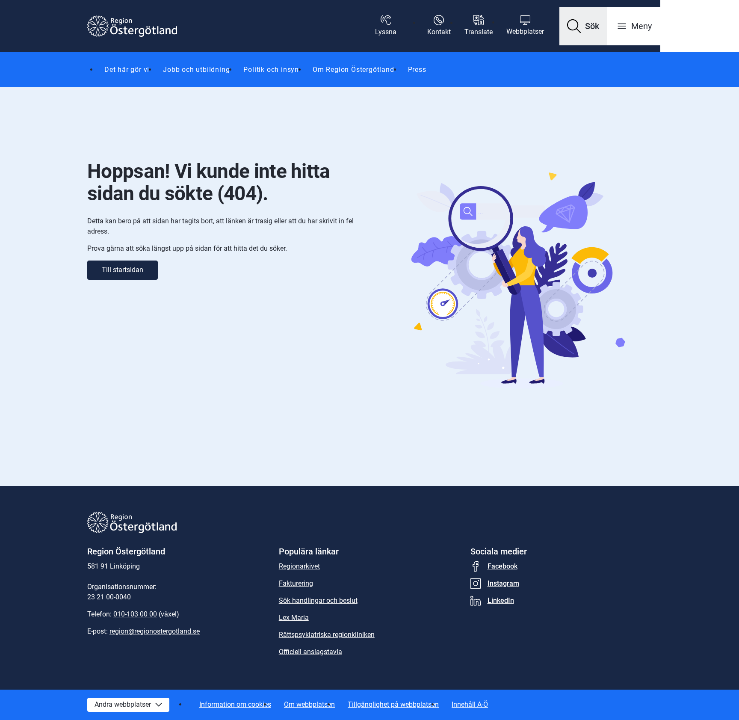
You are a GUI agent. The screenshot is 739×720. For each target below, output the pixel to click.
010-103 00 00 (135, 614)
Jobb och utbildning (196, 69)
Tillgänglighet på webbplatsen (393, 704)
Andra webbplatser (123, 704)
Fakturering (296, 583)
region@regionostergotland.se (154, 631)
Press (417, 69)
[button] (583, 26)
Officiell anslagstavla (310, 652)
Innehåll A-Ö (470, 704)
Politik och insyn (271, 69)
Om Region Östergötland (353, 69)
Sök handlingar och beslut (318, 600)
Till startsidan (122, 270)
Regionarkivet (299, 566)
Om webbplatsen (309, 704)
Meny (641, 26)
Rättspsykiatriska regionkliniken (327, 635)
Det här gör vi (126, 69)
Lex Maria (294, 617)
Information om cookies (235, 704)
